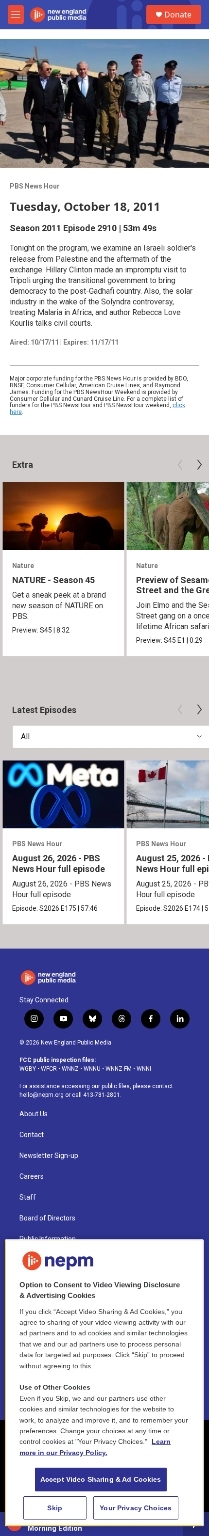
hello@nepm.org (41, 1095)
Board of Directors (47, 1218)
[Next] (199, 465)
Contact (31, 1135)
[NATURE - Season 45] (63, 516)
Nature (23, 566)
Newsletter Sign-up (48, 1155)
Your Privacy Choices (136, 1508)
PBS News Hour (35, 186)
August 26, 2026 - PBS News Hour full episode (58, 863)
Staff (27, 1197)
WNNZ (70, 1068)
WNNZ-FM (118, 1068)
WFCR (49, 1068)
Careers (31, 1176)
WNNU (92, 1068)
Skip (54, 1508)
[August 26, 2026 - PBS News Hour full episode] (63, 794)
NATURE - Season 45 (53, 580)
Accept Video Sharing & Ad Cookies (100, 1479)
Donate (178, 14)
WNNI (144, 1068)
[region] (104, 1383)
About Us (33, 1114)
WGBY (27, 1068)
